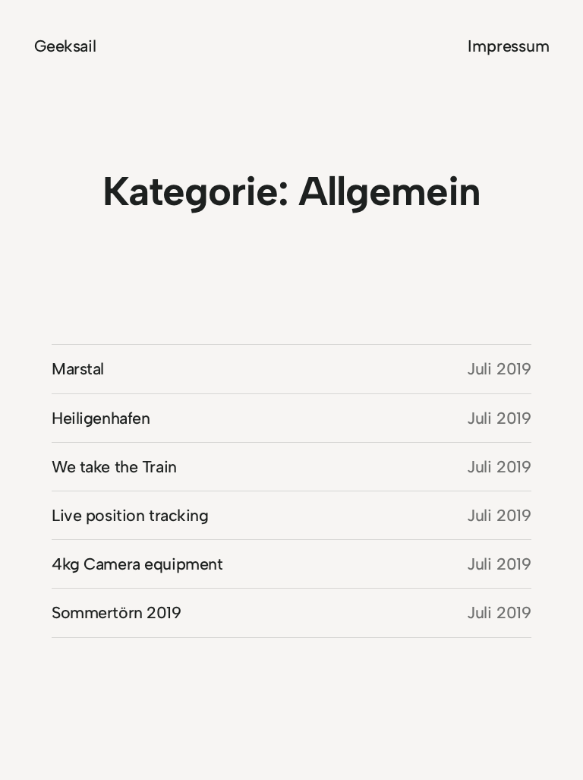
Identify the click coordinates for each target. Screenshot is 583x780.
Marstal (78, 368)
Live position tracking (130, 515)
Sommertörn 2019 (116, 612)
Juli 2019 (499, 368)
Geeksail (65, 45)
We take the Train (114, 466)
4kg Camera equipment (137, 563)
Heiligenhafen (101, 418)
